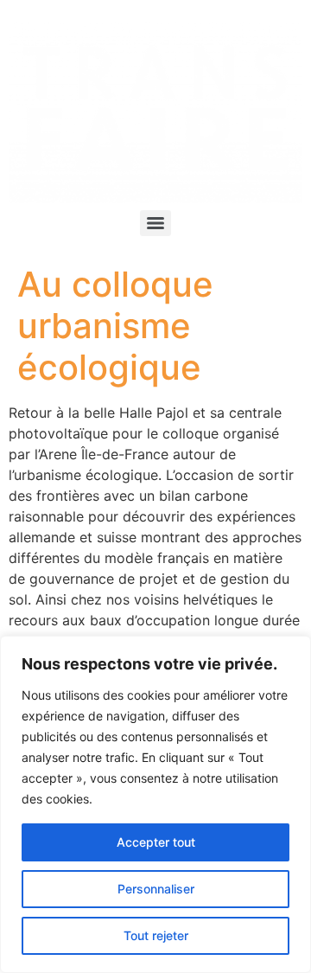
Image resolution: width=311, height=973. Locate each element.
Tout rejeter (156, 935)
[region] (155, 804)
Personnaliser (155, 888)
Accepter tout (156, 842)
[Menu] (155, 223)
